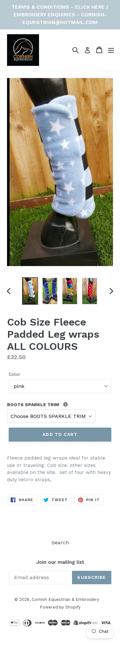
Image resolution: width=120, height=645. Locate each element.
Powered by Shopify (60, 607)
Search (60, 542)
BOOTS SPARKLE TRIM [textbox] (47, 404)
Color (14, 374)
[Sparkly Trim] (65, 404)
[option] (30, 291)
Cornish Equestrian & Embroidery (65, 599)
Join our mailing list (60, 562)
